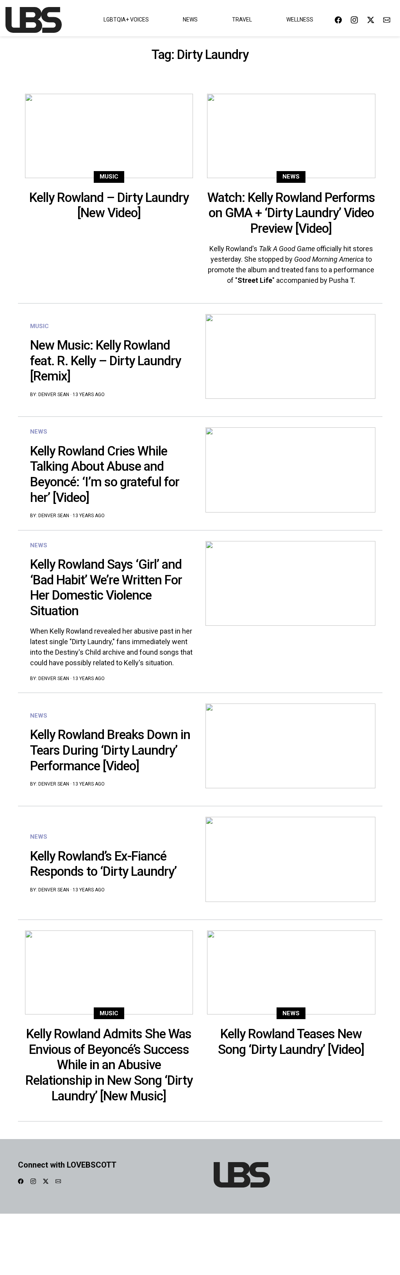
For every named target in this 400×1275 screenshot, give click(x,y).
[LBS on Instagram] (354, 19)
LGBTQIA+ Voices (126, 19)
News (190, 19)
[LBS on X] (370, 19)
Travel (242, 19)
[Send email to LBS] (386, 19)
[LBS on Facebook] (338, 19)
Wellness (299, 19)
